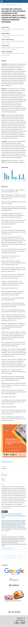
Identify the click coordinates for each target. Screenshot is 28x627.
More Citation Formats (7, 548)
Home (2, 4)
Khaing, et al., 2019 (7, 461)
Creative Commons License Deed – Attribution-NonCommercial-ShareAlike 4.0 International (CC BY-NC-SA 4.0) (13, 523)
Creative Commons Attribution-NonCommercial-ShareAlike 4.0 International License (13, 515)
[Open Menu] (1, 1)
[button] (4, 556)
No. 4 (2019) (13, 4)
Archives (7, 4)
